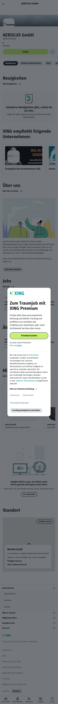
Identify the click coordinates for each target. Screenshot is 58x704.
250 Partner (34, 355)
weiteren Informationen (26, 381)
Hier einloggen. (16, 345)
